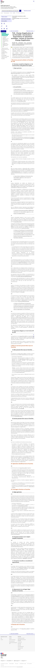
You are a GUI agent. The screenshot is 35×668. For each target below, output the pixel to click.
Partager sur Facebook (6, 26)
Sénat (18, 649)
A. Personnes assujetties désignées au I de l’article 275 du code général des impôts (5, 39)
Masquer (3, 31)
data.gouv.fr (23, 660)
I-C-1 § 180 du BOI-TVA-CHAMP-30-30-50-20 (23, 276)
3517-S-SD (12, 549)
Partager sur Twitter (2, 29)
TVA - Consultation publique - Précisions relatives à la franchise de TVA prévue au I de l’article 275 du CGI (22, 44)
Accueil (2, 12)
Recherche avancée (27, 10)
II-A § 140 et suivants (21, 474)
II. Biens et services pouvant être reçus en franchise (5, 49)
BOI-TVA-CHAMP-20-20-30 (29, 370)
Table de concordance (12, 639)
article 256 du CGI (21, 101)
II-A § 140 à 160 (26, 457)
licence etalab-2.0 (19, 666)
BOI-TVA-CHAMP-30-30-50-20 (23, 301)
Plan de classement (6, 12)
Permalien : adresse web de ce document (2, 26)
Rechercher (20, 11)
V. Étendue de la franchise (4, 58)
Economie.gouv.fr (20, 646)
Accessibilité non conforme (4, 663)
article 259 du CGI (14, 186)
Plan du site (16, 663)
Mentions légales (11, 663)
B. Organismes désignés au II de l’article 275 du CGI (5, 45)
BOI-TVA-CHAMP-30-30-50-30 (17, 78)
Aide (1, 638)
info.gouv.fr (3, 660)
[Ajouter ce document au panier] (4, 23)
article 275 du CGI (20, 125)
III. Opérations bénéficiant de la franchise (4, 52)
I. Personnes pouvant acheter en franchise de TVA (5, 34)
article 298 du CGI (18, 416)
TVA (11, 12)
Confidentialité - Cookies (23, 663)
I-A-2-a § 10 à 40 (26, 168)
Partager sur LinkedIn (4, 29)
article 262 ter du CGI (28, 110)
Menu (34, 1)
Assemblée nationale (20, 638)
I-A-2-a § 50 (22, 292)
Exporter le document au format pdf (2, 23)
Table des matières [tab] (4, 16)
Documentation (11, 641)
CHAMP (14, 12)
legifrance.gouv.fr (16, 660)
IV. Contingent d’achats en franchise (5, 56)
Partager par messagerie (7, 29)
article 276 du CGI (15, 595)
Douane (19, 643)
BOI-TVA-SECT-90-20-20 (27, 371)
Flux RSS (10, 638)
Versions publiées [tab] (4, 21)
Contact (2, 639)
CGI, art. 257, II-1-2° (14, 415)
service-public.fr (9, 660)
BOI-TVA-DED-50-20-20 (16, 171)
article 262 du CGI (21, 121)
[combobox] (10, 11)
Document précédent (14, 30)
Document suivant (30, 30)
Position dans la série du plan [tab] (5, 18)
